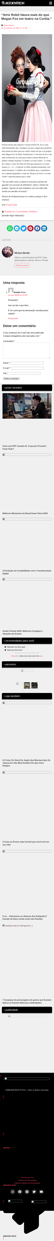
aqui (40, 656)
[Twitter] (34, 1191)
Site (5, 373)
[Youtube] (41, 1191)
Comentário (9, 341)
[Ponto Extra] (27, 685)
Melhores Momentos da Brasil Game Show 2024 (25, 513)
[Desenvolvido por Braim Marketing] (39, 1202)
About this (14, 656)
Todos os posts (22, 265)
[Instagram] (12, 1191)
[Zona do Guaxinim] (34, 685)
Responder (13, 318)
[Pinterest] (27, 1191)
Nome (6, 363)
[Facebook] (19, 1191)
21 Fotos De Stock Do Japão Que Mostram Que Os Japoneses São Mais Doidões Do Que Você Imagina (26, 763)
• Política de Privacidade (27, 1180)
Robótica (33, 212)
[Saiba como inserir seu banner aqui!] (19, 685)
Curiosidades (22, 212)
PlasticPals (11, 205)
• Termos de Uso (27, 1177)
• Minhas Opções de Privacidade (27, 1183)
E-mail (6, 368)
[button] (10, 228)
